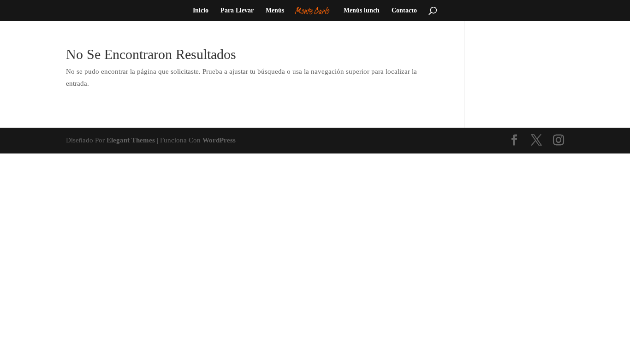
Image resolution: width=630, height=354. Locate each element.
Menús (275, 10)
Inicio (200, 10)
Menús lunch (362, 10)
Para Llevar (237, 10)
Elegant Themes (131, 140)
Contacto (404, 10)
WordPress (219, 140)
